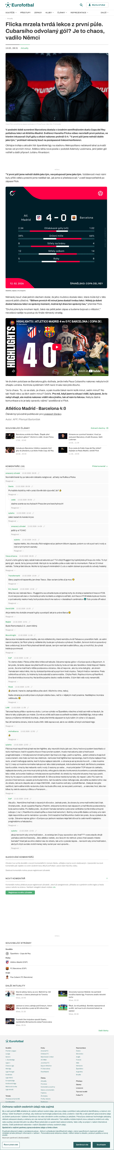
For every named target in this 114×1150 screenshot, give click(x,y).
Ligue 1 (8, 1063)
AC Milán (44, 1060)
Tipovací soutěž (81, 1091)
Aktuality (10, 18)
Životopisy (44, 1096)
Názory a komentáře (47, 1090)
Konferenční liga (11, 1083)
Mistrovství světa (11, 1086)
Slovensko (79, 1054)
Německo (79, 1066)
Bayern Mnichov (46, 1066)
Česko (78, 1051)
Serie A (8, 1057)
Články (43, 1078)
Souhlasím (101, 1145)
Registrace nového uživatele (20, 892)
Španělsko (79, 1068)
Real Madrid (45, 1072)
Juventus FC (45, 1063)
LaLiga (8, 1054)
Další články (103, 1031)
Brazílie (78, 1074)
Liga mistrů (9, 1077)
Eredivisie (9, 1074)
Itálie (77, 1063)
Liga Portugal (10, 1072)
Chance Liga (10, 1066)
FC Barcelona (45, 1068)
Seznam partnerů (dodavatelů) (15, 1138)
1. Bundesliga (10, 1060)
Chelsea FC (45, 1054)
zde (54, 887)
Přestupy (25, 13)
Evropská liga (10, 1080)
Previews (44, 1084)
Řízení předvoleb (11, 1145)
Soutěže (10, 13)
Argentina (79, 1072)
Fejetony (44, 1093)
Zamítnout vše (82, 1145)
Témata (8, 1096)
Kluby (49, 13)
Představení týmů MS (13, 1099)
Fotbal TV (79, 1095)
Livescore (79, 1088)
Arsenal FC (44, 1051)
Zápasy (38, 13)
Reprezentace (78, 13)
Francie (78, 1060)
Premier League (11, 1051)
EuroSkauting (10, 1102)
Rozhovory (44, 1102)
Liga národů (9, 1089)
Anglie (78, 1057)
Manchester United (47, 1057)
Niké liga (8, 1068)
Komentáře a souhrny (48, 1087)
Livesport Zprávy (52, 414)
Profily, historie (45, 1099)
